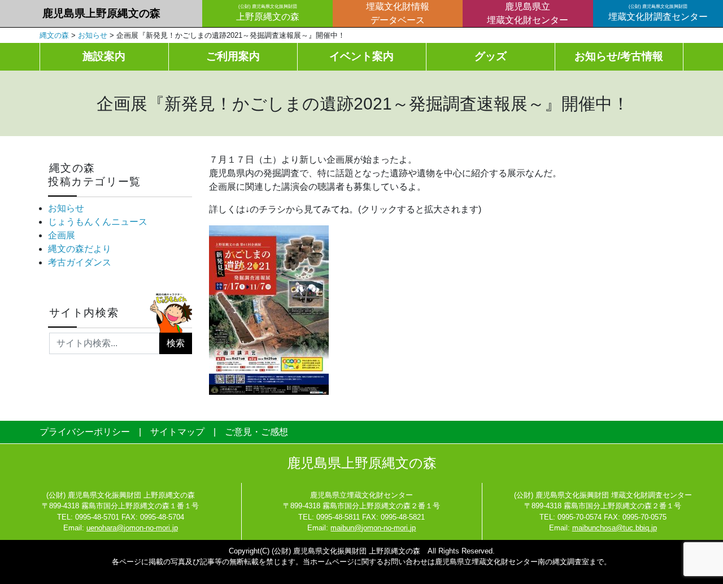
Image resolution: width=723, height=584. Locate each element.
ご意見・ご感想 (256, 432)
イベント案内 (361, 56)
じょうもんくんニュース (97, 221)
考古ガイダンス (79, 262)
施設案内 (103, 56)
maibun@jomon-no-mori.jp (373, 528)
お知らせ (66, 208)
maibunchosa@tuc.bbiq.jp (614, 528)
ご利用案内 (233, 56)
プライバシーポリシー (85, 432)
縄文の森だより (79, 249)
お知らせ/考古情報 (618, 56)
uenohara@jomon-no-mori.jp (132, 528)
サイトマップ (177, 432)
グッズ (490, 56)
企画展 (61, 235)
